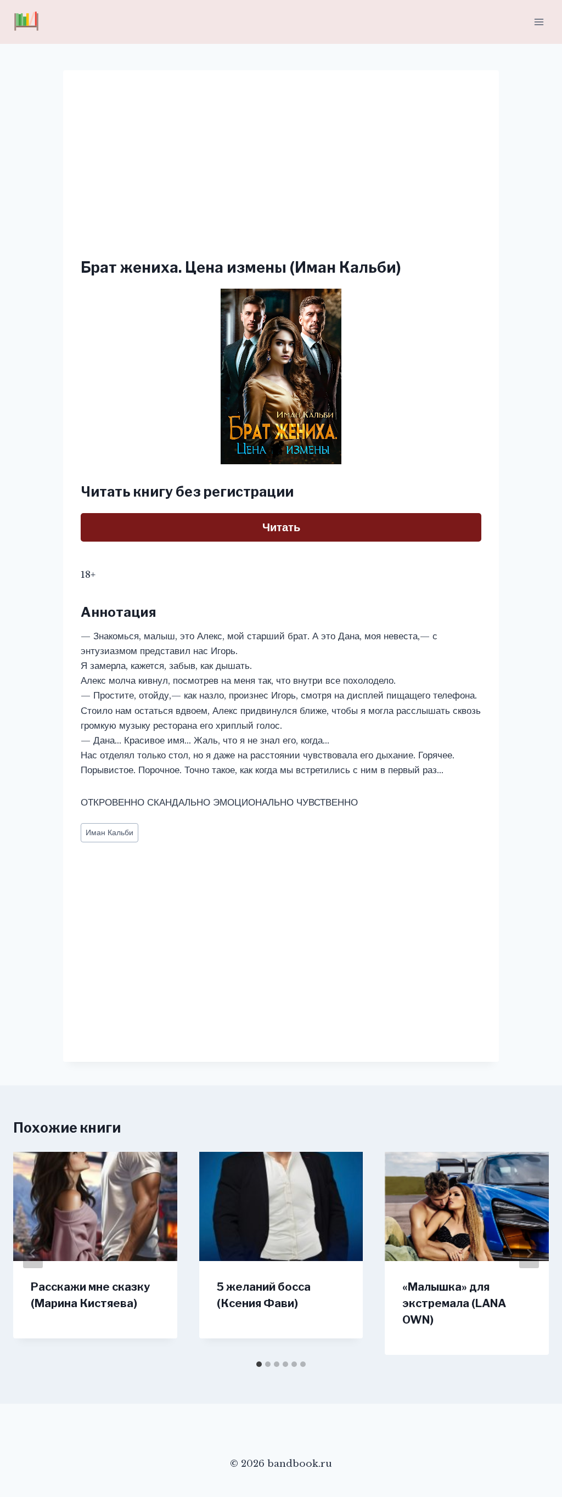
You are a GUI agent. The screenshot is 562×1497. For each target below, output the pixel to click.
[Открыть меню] (539, 21)
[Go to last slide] (33, 1253)
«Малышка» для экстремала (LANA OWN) (454, 1303)
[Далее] (529, 1253)
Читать (281, 527)
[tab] (259, 1364)
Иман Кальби (109, 832)
